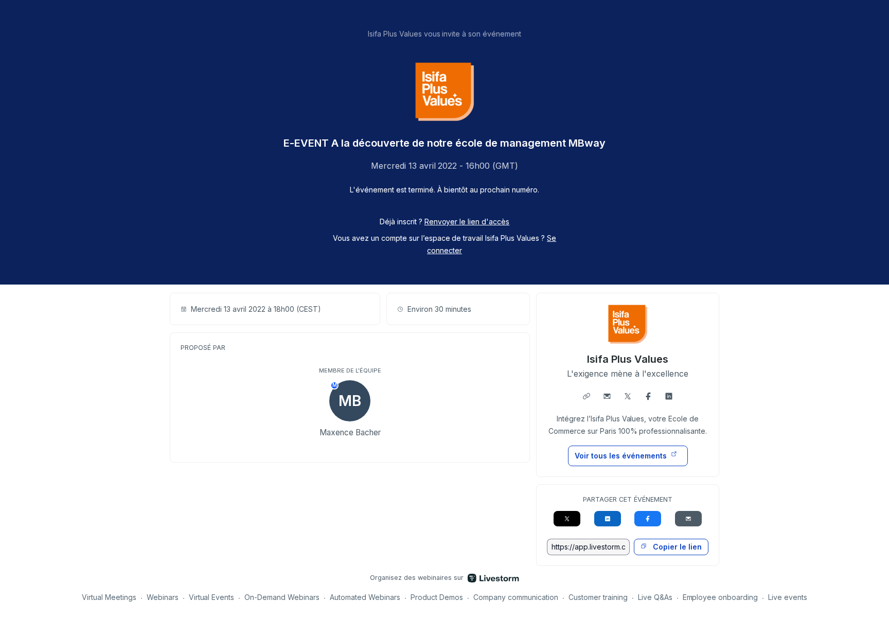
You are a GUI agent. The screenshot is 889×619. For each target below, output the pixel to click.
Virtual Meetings (109, 597)
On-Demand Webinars (281, 597)
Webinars (163, 597)
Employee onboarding (720, 597)
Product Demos (437, 597)
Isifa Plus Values (627, 359)
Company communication (515, 597)
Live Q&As (655, 597)
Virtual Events (212, 597)
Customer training (598, 597)
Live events (787, 597)
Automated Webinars (365, 597)
